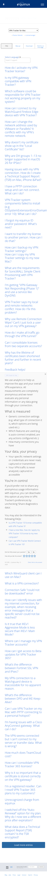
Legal (18, 875)
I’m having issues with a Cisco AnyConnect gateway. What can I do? (23, 725)
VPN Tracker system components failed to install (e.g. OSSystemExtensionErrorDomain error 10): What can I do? (23, 206)
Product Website (18, 35)
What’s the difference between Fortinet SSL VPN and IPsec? (21, 668)
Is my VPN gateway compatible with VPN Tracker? (18, 81)
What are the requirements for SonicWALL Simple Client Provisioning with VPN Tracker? (22, 273)
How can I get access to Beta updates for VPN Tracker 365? (23, 654)
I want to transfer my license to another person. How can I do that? (23, 237)
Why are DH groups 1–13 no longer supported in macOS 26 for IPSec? (23, 159)
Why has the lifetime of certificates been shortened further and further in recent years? (23, 358)
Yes (29, 552)
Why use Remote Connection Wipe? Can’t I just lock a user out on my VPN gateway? (23, 322)
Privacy (36, 875)
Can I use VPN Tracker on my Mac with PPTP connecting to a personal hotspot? (23, 712)
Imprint (30, 875)
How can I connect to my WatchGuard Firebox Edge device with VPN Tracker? (21, 111)
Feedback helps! (15, 369)
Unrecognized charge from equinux (22, 801)
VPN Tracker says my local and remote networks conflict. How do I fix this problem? (21, 307)
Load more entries (23, 845)
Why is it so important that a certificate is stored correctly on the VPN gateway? (23, 776)
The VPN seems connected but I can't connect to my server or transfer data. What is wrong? (23, 741)
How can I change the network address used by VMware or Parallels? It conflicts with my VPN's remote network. (21, 128)
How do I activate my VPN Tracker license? (21, 69)
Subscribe (41, 866)
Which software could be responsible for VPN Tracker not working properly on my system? (22, 96)
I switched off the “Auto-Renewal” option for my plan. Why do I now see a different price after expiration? (23, 815)
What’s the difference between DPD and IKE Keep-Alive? (23, 698)
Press (14, 875)
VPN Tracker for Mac (11, 375)
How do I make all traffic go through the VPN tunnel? (22, 334)
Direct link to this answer (35, 562)
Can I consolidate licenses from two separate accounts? (23, 344)
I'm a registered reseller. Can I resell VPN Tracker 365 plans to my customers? (23, 789)
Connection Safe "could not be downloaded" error (22, 591)
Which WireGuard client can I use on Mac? (23, 575)
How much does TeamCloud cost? (23, 754)
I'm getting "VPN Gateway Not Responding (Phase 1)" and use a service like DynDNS (22, 290)
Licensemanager (30, 35)
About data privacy (20, 867)
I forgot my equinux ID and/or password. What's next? (21, 224)
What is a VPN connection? (22, 583)
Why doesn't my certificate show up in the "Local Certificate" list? (21, 145)
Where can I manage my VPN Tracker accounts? (23, 642)
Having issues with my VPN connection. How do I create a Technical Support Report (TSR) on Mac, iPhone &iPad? (23, 174)
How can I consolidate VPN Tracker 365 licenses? (22, 764)
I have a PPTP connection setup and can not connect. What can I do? (22, 189)
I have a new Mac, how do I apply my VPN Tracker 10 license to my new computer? (24, 533)
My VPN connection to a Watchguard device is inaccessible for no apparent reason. (23, 683)
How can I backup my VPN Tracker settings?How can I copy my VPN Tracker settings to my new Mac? (22, 254)
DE (11, 867)
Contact (24, 875)
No (34, 552)
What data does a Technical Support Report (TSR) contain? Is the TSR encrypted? (22, 832)
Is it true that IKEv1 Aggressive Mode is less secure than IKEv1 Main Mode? (20, 629)
